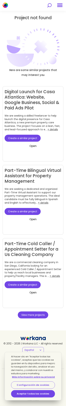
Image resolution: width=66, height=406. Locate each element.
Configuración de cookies (33, 385)
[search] (49, 5)
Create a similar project (22, 138)
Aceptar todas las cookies (33, 393)
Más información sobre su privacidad (35, 377)
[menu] (59, 5)
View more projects (33, 315)
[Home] (5, 5)
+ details (53, 129)
